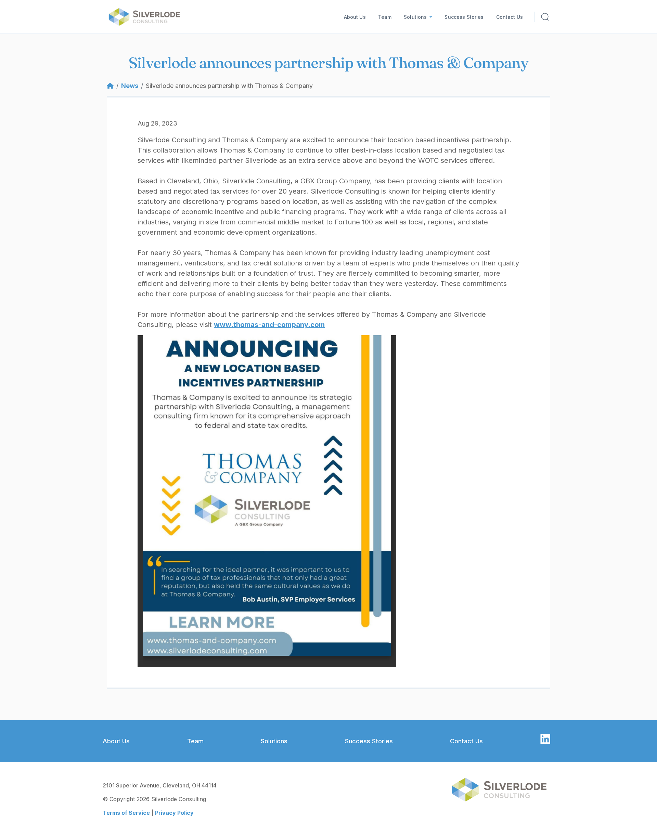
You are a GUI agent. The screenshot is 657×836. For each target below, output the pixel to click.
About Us (355, 17)
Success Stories (464, 17)
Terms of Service (126, 812)
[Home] (147, 16)
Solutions (274, 741)
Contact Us (509, 17)
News (129, 85)
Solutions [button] (415, 17)
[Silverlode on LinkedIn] (545, 738)
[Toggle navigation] (545, 17)
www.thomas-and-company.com (269, 325)
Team (385, 17)
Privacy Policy (174, 812)
